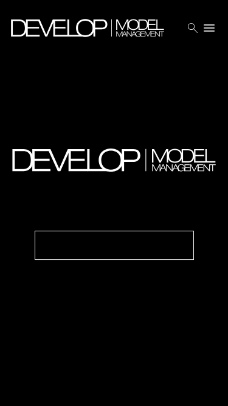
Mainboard (152, 387)
